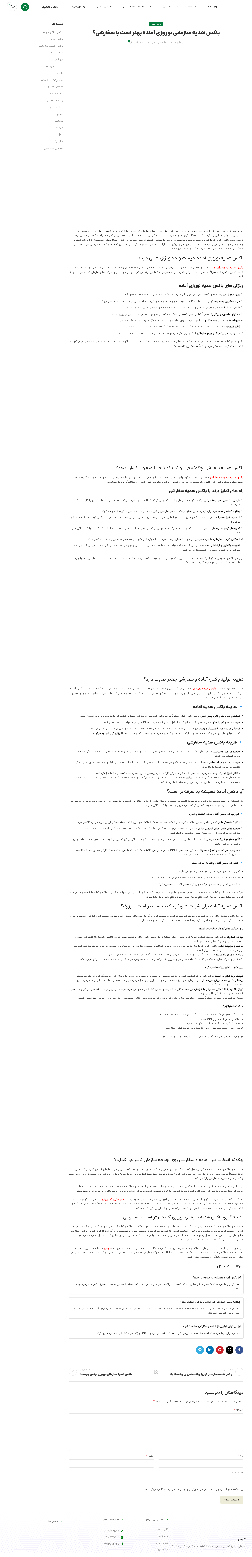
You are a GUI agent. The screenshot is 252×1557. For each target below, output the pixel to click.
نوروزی (123, 314)
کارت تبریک (56, 128)
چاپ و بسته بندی (53, 100)
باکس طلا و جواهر (53, 32)
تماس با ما (161, 1543)
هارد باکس (56, 141)
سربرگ (59, 114)
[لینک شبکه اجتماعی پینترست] (220, 1350)
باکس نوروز (156, 24)
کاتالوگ (59, 121)
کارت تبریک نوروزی (112, 1199)
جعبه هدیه (56, 94)
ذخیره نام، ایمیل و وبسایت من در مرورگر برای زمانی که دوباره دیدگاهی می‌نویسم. (192, 1489)
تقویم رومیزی (55, 87)
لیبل (60, 134)
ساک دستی (56, 107)
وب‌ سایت (237, 1473)
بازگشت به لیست (156, 1372)
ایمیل (149, 1456)
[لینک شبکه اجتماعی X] (229, 1350)
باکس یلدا (57, 52)
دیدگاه (238, 1410)
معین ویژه (157, 42)
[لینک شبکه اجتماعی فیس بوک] (239, 1350)
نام (240, 1456)
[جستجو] (25, 7)
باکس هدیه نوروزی (204, 689)
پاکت (60, 73)
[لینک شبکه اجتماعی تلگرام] (200, 1350)
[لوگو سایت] (233, 7)
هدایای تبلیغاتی (53, 148)
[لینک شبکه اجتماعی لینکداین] (210, 1350)
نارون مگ (162, 1529)
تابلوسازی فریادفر (157, 1549)
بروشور (59, 59)
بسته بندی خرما (53, 66)
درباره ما (163, 1536)
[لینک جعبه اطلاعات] (45, 7)
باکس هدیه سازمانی (51, 46)
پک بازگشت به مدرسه (50, 80)
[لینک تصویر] (225, 1525)
